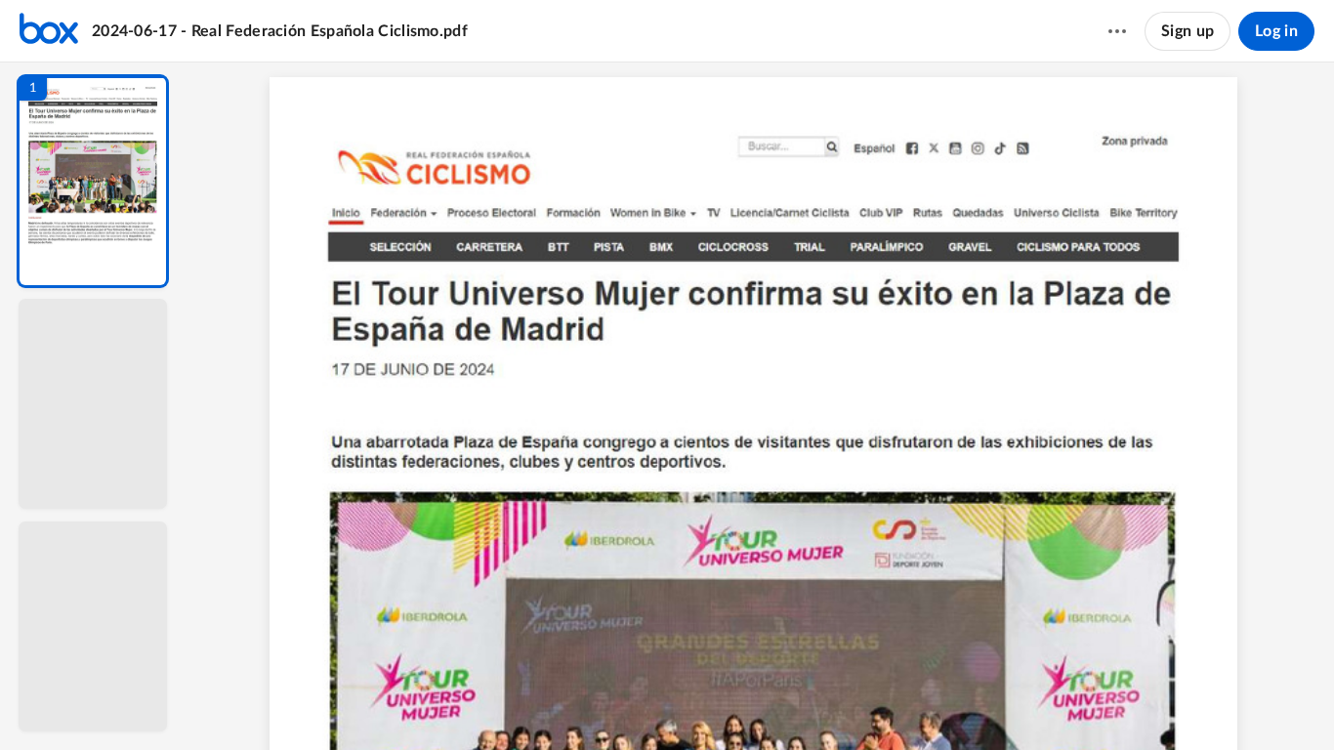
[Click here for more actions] (1117, 31)
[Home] (49, 31)
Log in (1276, 31)
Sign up (1187, 31)
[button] (93, 181)
